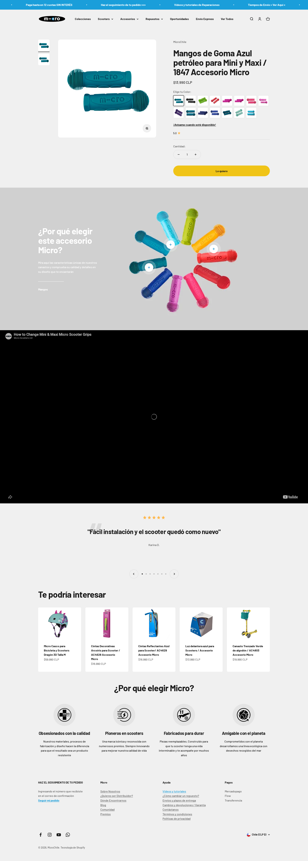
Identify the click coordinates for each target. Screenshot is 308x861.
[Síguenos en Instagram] (49, 834)
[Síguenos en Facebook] (40, 834)
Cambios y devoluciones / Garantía (184, 805)
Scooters (104, 18)
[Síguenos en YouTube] (58, 834)
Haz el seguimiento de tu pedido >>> (96, 4)
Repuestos (152, 18)
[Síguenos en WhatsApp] (67, 834)
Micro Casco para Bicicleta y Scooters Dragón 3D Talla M (56, 650)
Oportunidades (179, 18)
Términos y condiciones (177, 814)
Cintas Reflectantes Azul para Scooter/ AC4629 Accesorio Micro (154, 650)
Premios (105, 814)
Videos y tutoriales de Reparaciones (170, 4)
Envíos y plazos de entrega (179, 800)
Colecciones (83, 18)
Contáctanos (171, 809)
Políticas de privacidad (177, 818)
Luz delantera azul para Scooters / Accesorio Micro (199, 650)
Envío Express (205, 18)
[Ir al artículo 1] (44, 46)
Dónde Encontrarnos (113, 800)
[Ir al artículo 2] (44, 60)
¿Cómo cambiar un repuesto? (181, 795)
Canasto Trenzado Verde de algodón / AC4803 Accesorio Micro (248, 650)
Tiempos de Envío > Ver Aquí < (240, 4)
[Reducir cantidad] (178, 154)
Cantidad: (179, 146)
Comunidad (107, 809)
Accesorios (127, 18)
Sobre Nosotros (110, 791)
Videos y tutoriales (174, 791)
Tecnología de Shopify (73, 847)
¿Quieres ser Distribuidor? (116, 795)
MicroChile (179, 41)
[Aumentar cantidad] (195, 154)
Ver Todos (227, 18)
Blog (103, 805)
